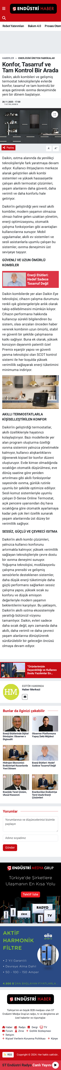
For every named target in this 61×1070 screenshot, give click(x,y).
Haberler (8, 58)
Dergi (35, 1027)
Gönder (10, 847)
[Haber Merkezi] (11, 691)
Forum (9, 1030)
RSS (9, 1054)
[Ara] (4, 18)
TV (45, 1027)
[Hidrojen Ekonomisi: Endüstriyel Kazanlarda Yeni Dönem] (16, 752)
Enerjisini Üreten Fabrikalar (36, 58)
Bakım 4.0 (34, 26)
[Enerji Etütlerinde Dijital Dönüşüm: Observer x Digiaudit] (16, 723)
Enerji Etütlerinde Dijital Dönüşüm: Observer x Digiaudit (16, 736)
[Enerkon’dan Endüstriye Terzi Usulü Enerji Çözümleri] (45, 781)
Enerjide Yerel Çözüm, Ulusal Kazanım (15, 793)
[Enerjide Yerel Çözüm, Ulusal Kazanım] (16, 781)
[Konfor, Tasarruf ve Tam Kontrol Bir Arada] (30, 126)
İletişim (10, 1034)
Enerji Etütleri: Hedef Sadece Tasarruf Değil (44, 764)
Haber (9, 1027)
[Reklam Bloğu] (30, 892)
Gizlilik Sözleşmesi (40, 1030)
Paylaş (10, 147)
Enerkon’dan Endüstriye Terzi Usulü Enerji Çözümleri (44, 795)
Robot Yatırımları (13, 26)
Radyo (22, 1027)
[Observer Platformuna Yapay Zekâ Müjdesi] (45, 723)
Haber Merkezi (31, 689)
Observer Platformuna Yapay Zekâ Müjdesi (44, 735)
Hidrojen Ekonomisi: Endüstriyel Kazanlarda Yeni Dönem (15, 765)
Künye (54, 1038)
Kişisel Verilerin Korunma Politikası (26, 1038)
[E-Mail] (25, 697)
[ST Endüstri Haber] (33, 9)
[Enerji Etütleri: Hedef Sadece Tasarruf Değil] (45, 752)
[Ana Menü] (3, 8)
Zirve (21, 1030)
